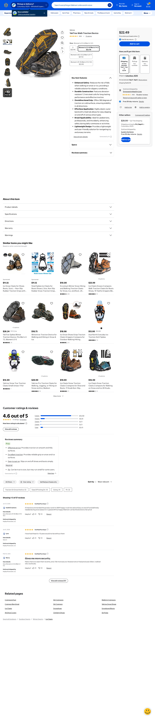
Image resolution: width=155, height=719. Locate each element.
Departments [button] (9, 13)
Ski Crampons (58, 600)
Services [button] (24, 13)
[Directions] (110, 221)
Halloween (54, 13)
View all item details (81, 137)
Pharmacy (77, 13)
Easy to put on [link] (14, 461)
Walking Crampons (109, 600)
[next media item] (62, 51)
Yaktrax (72, 30)
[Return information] (135, 39)
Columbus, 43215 (131, 76)
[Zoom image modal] (62, 43)
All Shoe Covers (10, 613)
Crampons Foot (10, 600)
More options (143, 80)
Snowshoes (57, 608)
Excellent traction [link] (15, 454)
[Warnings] (110, 235)
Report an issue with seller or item (135, 98)
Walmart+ (128, 13)
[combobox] (82, 5)
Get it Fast (65, 13)
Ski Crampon (58, 604)
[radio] (73, 48)
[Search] (110, 5)
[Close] (44, 13)
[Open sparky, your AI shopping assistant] (147, 711)
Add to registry (144, 107)
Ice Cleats (8, 608)
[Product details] (110, 207)
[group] (81, 36)
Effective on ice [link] (14, 448)
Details (141, 101)
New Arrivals (88, 13)
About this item (11, 199)
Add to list (128, 107)
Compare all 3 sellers (142, 115)
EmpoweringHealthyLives (132, 91)
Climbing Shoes (59, 613)
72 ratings (89, 36)
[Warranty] (110, 228)
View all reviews (11, 429)
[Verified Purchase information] (48, 504)
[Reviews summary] (83, 36)
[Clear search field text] (104, 5)
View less (51, 473)
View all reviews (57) (58, 581)
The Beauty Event (103, 13)
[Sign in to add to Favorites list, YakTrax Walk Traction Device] (62, 37)
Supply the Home (127, 132)
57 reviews (23, 419)
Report (48, 514)
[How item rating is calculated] (26, 423)
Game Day (117, 13)
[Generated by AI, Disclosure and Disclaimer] (111, 137)
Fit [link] (9, 469)
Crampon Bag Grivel (12, 604)
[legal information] (139, 36)
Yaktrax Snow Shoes (109, 604)
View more (57, 396)
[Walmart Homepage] (6, 5)
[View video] (62, 48)
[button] (122, 5)
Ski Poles (105, 613)
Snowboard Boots (108, 608)
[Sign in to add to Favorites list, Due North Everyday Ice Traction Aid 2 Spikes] (109, 303)
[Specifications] (110, 214)
